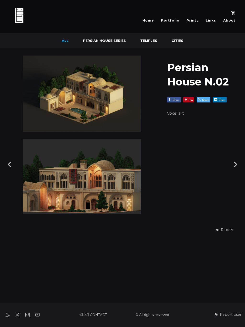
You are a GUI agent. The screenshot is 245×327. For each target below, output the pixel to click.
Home (148, 20)
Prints (193, 20)
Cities (177, 41)
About (229, 20)
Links (211, 20)
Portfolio (170, 20)
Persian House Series (104, 41)
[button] (224, 230)
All (65, 41)
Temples (148, 41)
